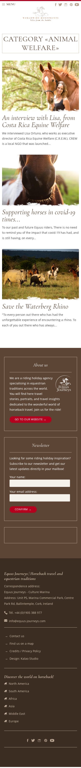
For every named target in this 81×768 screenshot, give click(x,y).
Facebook (27, 740)
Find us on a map (22, 643)
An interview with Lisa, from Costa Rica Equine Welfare (38, 121)
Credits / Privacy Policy (25, 651)
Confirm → (23, 509)
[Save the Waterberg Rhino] (40, 299)
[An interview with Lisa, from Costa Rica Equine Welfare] (40, 111)
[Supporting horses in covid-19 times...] (40, 205)
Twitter (33, 740)
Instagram (39, 740)
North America (19, 684)
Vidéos (52, 740)
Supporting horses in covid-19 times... (38, 216)
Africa (13, 699)
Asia (12, 706)
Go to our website (29, 419)
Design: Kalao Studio (24, 659)
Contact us (17, 636)
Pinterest (45, 740)
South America (19, 691)
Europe (14, 721)
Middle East (17, 714)
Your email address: (23, 492)
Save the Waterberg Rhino (35, 306)
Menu (11, 4)
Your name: (17, 477)
